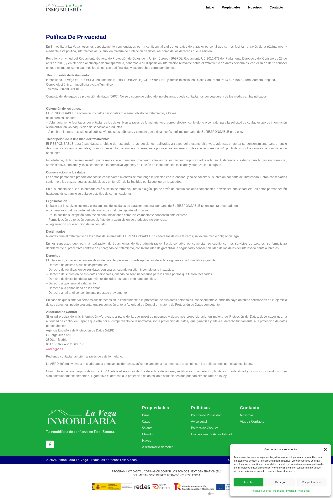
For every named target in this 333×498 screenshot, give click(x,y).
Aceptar (248, 482)
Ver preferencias (312, 482)
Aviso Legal (304, 491)
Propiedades (231, 7)
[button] (325, 449)
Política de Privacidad (284, 491)
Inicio (210, 7)
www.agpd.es (54, 349)
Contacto (276, 7)
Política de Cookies (261, 491)
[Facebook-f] (50, 444)
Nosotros (255, 7)
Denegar (280, 482)
